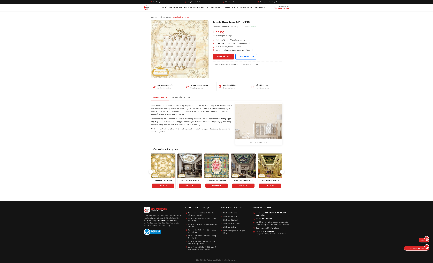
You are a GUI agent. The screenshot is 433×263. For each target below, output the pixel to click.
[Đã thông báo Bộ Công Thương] (152, 232)
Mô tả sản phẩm (160, 98)
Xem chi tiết (163, 185)
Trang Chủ (163, 7)
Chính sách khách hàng (231, 223)
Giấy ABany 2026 (175, 7)
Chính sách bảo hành (230, 220)
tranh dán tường (157, 124)
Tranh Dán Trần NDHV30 (163, 180)
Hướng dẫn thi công (181, 98)
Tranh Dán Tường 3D (230, 7)
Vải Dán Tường (246, 7)
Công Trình (260, 7)
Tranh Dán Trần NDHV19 (270, 180)
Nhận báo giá (223, 56)
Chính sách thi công (230, 213)
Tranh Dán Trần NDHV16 (190, 180)
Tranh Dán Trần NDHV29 (243, 180)
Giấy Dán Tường (213, 7)
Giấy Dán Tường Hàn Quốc (194, 7)
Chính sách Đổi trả (229, 227)
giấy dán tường (225, 121)
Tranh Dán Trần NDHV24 (216, 180)
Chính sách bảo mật (230, 216)
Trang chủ (154, 17)
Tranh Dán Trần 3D (164, 17)
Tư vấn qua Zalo (246, 56)
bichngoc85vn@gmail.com (270, 228)
